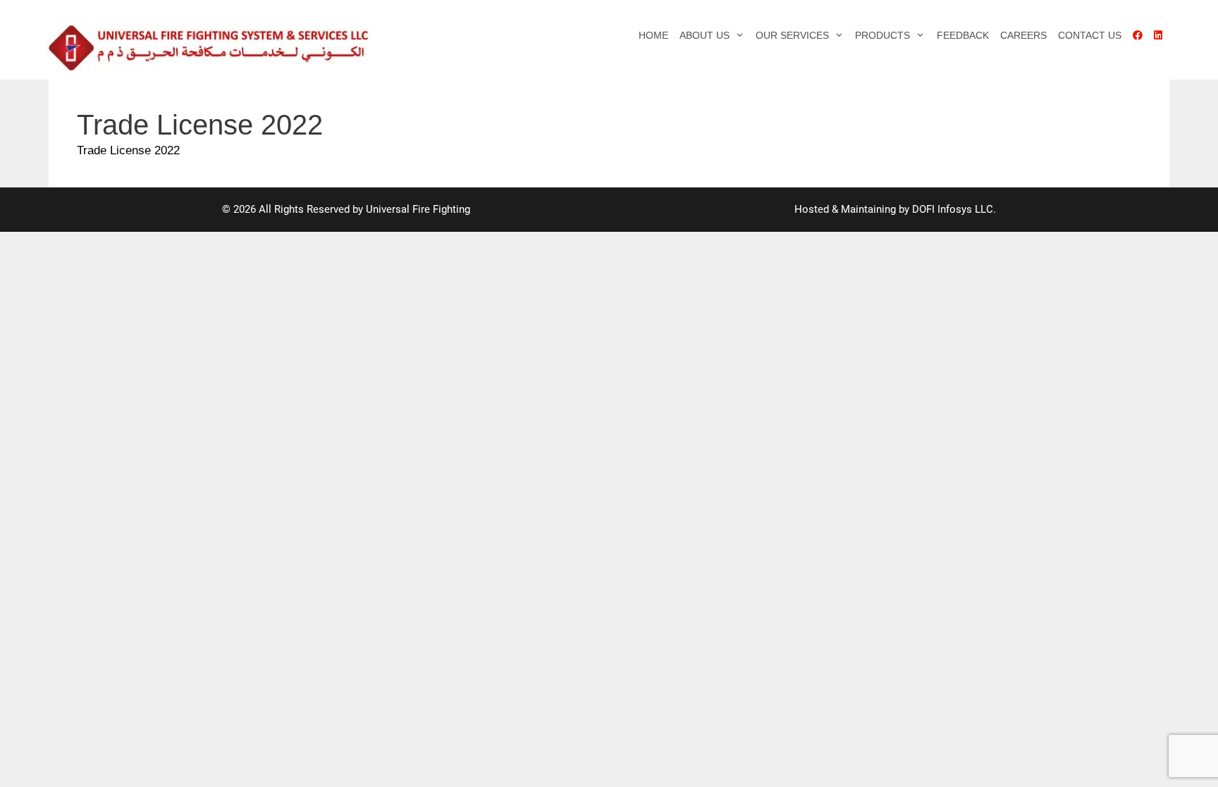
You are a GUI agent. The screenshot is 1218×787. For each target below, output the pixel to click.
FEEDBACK (963, 35)
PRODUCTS (882, 35)
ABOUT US (704, 35)
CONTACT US (1089, 35)
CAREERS (1023, 35)
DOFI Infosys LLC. (954, 209)
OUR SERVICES (792, 35)
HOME (653, 35)
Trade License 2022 (128, 150)
